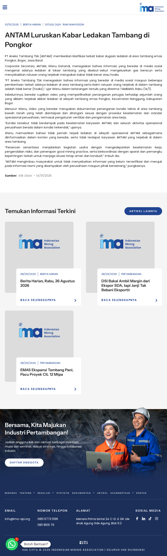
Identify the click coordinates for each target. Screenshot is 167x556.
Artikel (102, 493)
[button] (12, 544)
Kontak (141, 493)
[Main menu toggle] (5, 7)
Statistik (63, 493)
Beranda (11, 493)
